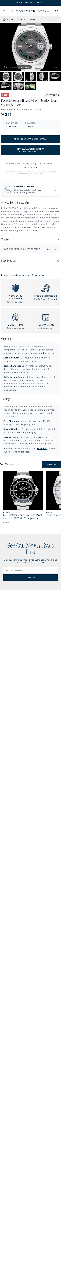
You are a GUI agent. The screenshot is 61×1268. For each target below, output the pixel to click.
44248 (32, 19)
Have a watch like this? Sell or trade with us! (30, 150)
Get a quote (30, 167)
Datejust (22, 19)
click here (42, 448)
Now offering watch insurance (30, 3)
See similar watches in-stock (30, 139)
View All (51, 464)
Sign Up (30, 577)
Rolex (11, 19)
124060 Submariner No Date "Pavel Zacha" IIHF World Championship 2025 (22, 518)
